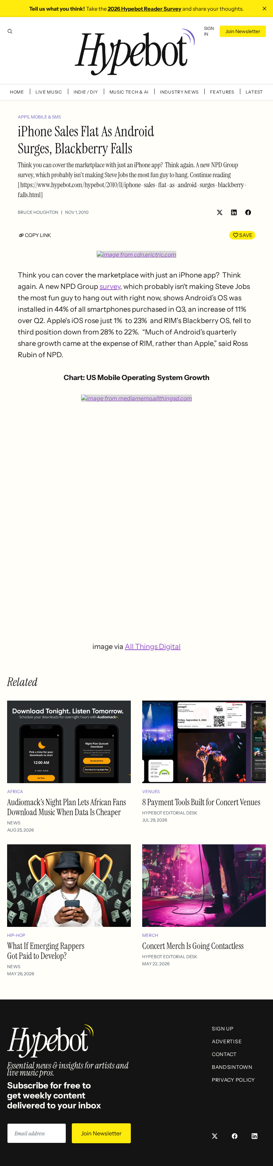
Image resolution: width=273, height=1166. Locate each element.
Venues (151, 791)
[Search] (10, 31)
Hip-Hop (16, 935)
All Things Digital (153, 646)
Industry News (179, 92)
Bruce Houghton (38, 212)
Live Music (49, 92)
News (13, 822)
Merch (150, 935)
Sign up (223, 1028)
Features (222, 92)
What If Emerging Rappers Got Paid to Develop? (45, 950)
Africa (15, 791)
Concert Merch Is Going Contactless (192, 945)
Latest (254, 92)
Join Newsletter (242, 31)
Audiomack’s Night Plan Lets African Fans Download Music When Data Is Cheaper (66, 807)
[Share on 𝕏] (220, 212)
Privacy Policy (233, 1080)
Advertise (227, 1041)
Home (17, 92)
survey (110, 286)
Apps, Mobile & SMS (39, 117)
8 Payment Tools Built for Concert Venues (201, 802)
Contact (224, 1054)
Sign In (209, 31)
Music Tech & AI (129, 92)
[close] (264, 8)
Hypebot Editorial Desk (169, 813)
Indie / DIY (86, 92)
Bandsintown (232, 1067)
